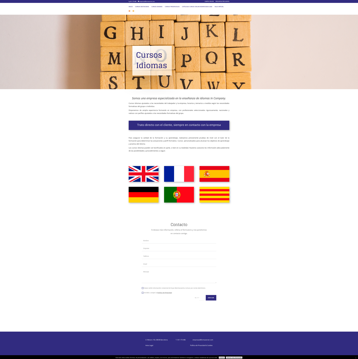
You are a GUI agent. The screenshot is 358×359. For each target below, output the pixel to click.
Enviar (211, 298)
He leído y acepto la (158, 293)
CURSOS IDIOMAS (159, 6)
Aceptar (221, 356)
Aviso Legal (149, 345)
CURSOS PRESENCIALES (175, 6)
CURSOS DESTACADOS (145, 6)
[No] (356, 356)
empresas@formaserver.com (203, 340)
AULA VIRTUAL (221, 6)
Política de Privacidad (164, 293)
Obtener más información (234, 356)
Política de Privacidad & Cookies (201, 345)
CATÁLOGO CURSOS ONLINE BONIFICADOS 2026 (200, 6)
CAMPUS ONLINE (209, 1)
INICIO (133, 6)
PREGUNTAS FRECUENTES (222, 1)
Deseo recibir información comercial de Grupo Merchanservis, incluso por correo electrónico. (175, 288)
